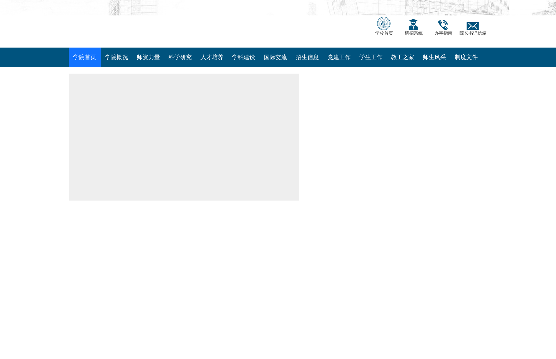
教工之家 (402, 69)
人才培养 (212, 69)
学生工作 (371, 69)
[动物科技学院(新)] (165, 29)
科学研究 (180, 69)
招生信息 (307, 69)
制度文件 (466, 69)
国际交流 (275, 69)
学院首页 (84, 69)
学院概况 (116, 69)
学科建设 (243, 69)
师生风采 (434, 69)
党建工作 (339, 69)
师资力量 (148, 69)
